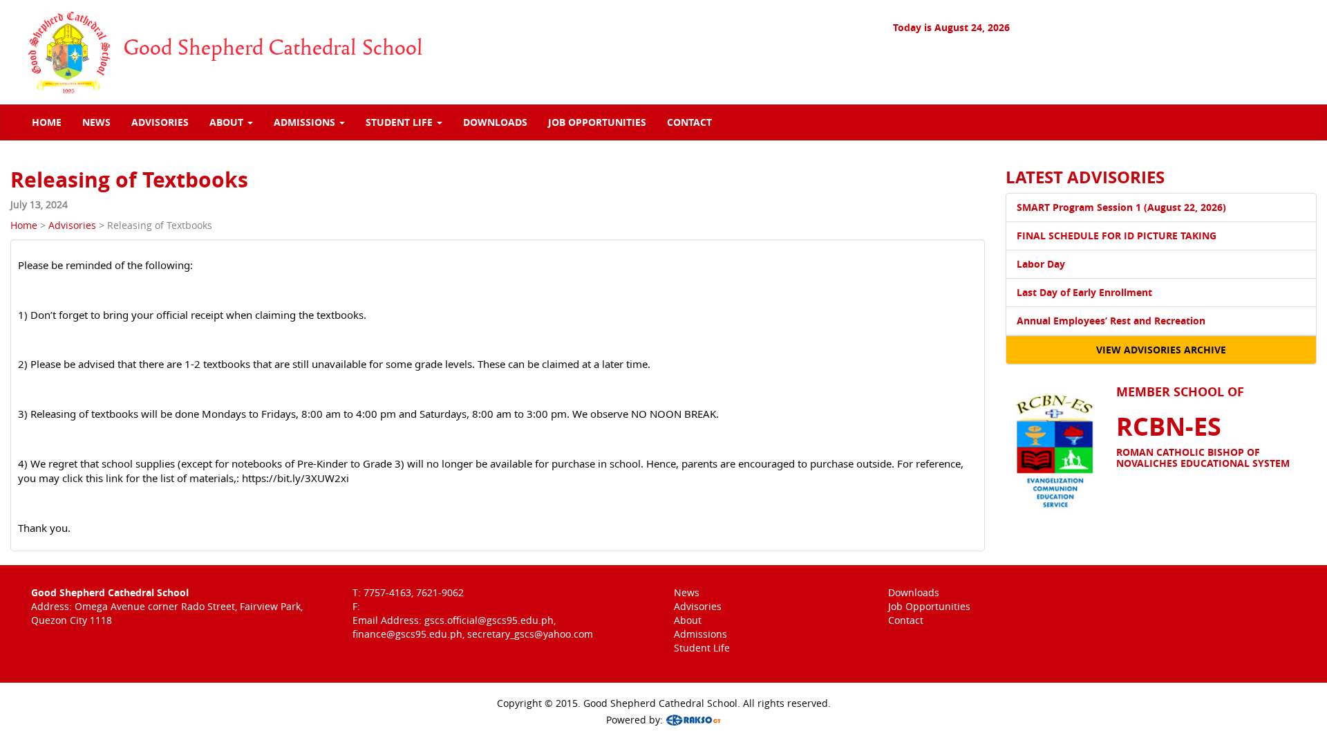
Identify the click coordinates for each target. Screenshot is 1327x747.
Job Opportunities (929, 606)
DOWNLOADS (495, 122)
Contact (905, 620)
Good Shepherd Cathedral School (273, 48)
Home (23, 225)
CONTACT (689, 122)
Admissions (700, 633)
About (688, 620)
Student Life (702, 647)
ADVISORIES (160, 122)
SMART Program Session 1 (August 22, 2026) (1121, 207)
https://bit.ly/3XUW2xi (295, 478)
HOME (47, 122)
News (686, 592)
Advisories (72, 225)
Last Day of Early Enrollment (1084, 292)
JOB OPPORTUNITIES (597, 122)
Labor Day (1041, 263)
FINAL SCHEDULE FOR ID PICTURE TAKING (1116, 235)
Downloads (913, 592)
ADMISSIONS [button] (306, 122)
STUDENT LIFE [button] (400, 122)
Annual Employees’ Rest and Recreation (1111, 320)
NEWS (96, 122)
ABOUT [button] (227, 122)
